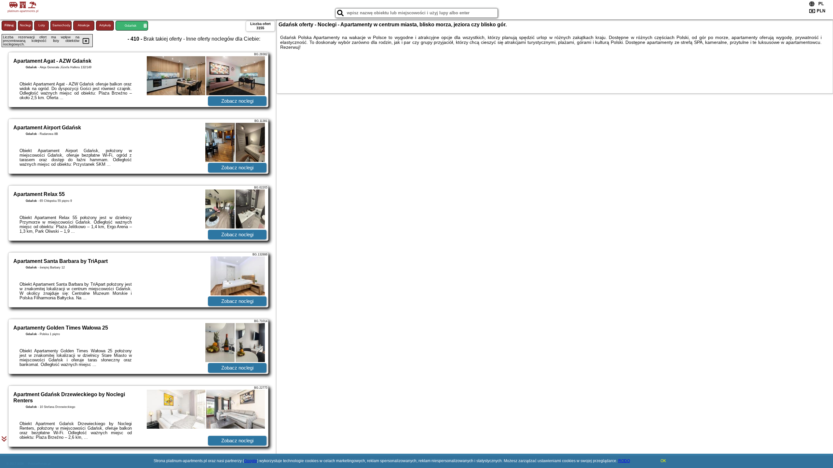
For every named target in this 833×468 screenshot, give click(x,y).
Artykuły (105, 25)
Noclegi (25, 25)
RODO (624, 461)
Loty (41, 25)
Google (250, 461)
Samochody (61, 25)
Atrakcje (84, 25)
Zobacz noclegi (237, 101)
